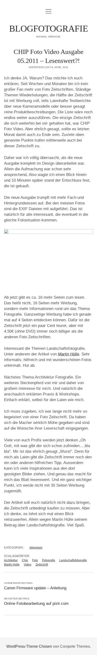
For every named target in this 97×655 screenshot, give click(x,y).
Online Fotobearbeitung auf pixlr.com (36, 603)
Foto (35, 560)
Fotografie (48, 560)
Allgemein (35, 547)
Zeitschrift (42, 564)
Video (27, 564)
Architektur (11, 560)
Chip (25, 560)
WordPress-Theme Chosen (29, 646)
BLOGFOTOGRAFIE (48, 28)
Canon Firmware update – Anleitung (35, 588)
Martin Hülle (12, 564)
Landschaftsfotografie (73, 560)
